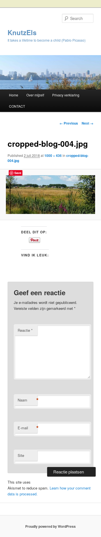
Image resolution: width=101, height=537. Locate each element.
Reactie (25, 330)
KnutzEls (22, 32)
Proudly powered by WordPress (50, 526)
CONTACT (17, 106)
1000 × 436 (53, 155)
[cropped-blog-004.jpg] (50, 194)
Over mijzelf (35, 94)
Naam (27, 400)
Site (21, 455)
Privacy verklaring (65, 94)
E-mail (27, 427)
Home (13, 94)
